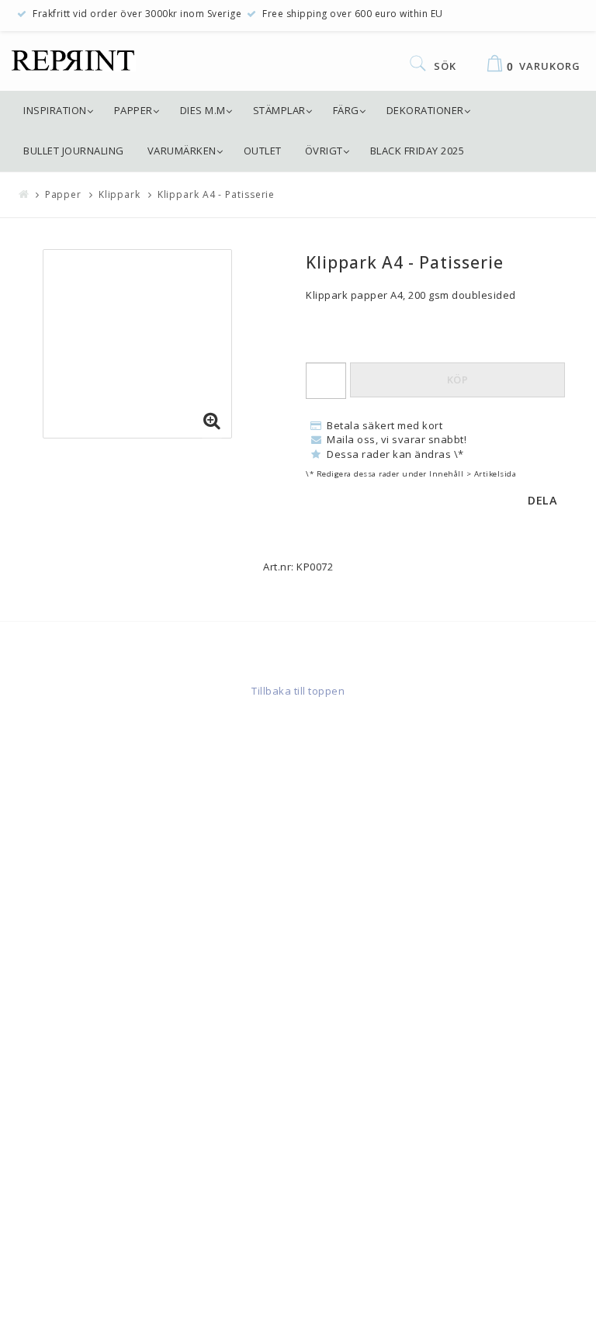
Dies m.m (203, 110)
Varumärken (182, 151)
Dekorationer (425, 110)
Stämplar (279, 110)
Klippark (119, 194)
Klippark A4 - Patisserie (216, 194)
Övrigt (324, 151)
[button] (211, 421)
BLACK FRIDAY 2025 (417, 151)
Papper (133, 110)
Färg (346, 110)
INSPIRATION (55, 110)
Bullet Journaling (73, 151)
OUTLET (263, 151)
